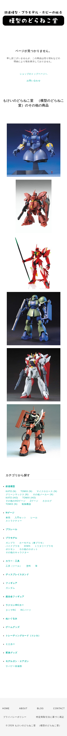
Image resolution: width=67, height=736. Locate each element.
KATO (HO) (12, 497)
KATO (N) (11, 491)
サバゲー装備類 (14, 666)
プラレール (11, 529)
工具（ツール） (14, 566)
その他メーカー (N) (43, 494)
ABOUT (23, 708)
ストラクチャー (14, 521)
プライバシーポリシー (14, 717)
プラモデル (11, 538)
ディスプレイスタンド (17, 574)
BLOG (40, 708)
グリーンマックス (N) (17, 494)
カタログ (47, 501)
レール (34, 517)
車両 (8, 517)
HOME (5, 708)
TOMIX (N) (26, 491)
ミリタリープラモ (44, 546)
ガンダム (10, 588)
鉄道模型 (10, 486)
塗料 (28, 566)
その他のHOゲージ (16, 501)
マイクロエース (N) (47, 491)
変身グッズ (11, 652)
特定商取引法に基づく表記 (50, 717)
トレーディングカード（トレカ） (23, 635)
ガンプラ (10, 543)
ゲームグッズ (13, 627)
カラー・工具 (13, 561)
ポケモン (10, 549)
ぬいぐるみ (11, 618)
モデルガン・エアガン (17, 661)
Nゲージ (10, 512)
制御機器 (26, 504)
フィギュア (11, 583)
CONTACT (59, 708)
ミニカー (10, 644)
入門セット (20, 517)
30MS (27, 546)
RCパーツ (26, 610)
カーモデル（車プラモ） (32, 543)
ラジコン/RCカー (15, 605)
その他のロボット (28, 549)
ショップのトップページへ (34, 74)
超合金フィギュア (15, 596)
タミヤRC (11, 610)
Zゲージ (34, 501)
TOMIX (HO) (29, 497)
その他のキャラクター (17, 552)
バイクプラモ (13, 546)
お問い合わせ (34, 80)
